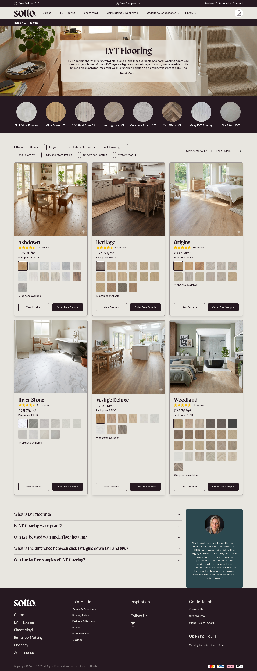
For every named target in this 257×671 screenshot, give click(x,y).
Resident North (88, 666)
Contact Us (196, 609)
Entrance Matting (28, 637)
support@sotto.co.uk (202, 623)
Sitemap (77, 639)
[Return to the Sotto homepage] (41, 602)
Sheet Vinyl (91, 13)
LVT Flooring (67, 13)
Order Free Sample (67, 307)
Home (17, 22)
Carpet (47, 13)
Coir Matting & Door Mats (122, 13)
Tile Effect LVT (208, 574)
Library (189, 13)
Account (223, 3)
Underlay (21, 645)
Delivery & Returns (83, 621)
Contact (238, 3)
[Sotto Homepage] (25, 13)
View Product (34, 307)
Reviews (210, 3)
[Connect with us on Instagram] (133, 624)
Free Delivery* (27, 3)
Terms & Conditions (84, 609)
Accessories (24, 652)
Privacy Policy (80, 615)
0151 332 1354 (197, 616)
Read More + (128, 73)
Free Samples (128, 3)
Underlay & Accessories (161, 13)
